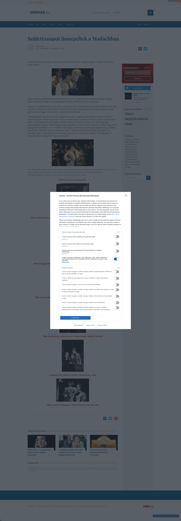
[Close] (127, 196)
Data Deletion (78, 325)
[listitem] (90, 232)
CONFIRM (75, 318)
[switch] (116, 236)
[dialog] (90, 260)
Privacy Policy (102, 325)
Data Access (90, 325)
